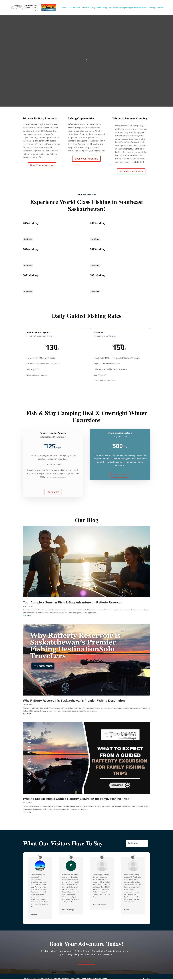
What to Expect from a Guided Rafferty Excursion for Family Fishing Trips (76, 848)
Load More (28, 255)
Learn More (53, 540)
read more (27, 665)
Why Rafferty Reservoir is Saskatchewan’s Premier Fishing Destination (74, 750)
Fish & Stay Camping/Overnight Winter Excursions (128, 8)
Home (64, 8)
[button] (137, 892)
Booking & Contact (156, 8)
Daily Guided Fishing (99, 8)
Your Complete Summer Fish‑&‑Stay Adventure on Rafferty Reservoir (73, 652)
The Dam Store (74, 8)
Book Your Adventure (42, 165)
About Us (85, 8)
